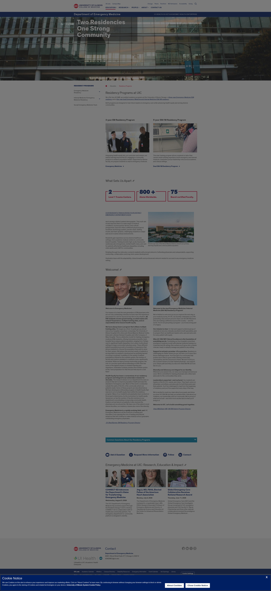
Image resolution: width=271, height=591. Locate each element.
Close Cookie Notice (198, 585)
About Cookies (174, 585)
